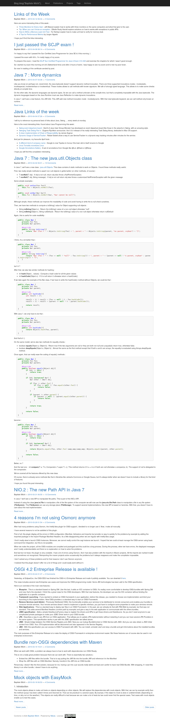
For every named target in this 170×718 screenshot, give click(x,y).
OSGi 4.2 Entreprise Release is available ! (55, 569)
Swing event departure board (30, 128)
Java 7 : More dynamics (37, 74)
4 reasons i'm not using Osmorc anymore (54, 517)
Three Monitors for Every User (31, 27)
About (47, 3)
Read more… (19, 105)
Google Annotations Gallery (30, 148)
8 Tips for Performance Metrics (31, 34)
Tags (79, 3)
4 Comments (50, 646)
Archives (87, 3)
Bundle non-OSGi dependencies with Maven (58, 642)
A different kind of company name (32, 143)
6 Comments (50, 49)
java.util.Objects (46, 167)
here (124, 578)
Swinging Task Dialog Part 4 (30, 130)
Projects (70, 3)
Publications (58, 3)
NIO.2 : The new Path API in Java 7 (49, 489)
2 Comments (50, 522)
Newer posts (21, 707)
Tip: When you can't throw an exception (34, 29)
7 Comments (50, 79)
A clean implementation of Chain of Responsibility (38, 133)
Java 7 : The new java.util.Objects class (53, 158)
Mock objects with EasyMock (42, 677)
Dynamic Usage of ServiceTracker (32, 135)
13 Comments (50, 494)
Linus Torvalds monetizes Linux (31, 145)
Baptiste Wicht (33, 716)
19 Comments (50, 163)
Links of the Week (32, 14)
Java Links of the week (36, 111)
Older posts (149, 707)
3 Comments (50, 116)
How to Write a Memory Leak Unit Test (34, 32)
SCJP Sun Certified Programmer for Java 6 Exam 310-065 (63, 61)
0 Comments (50, 19)
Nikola (53, 716)
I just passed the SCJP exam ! (44, 44)
